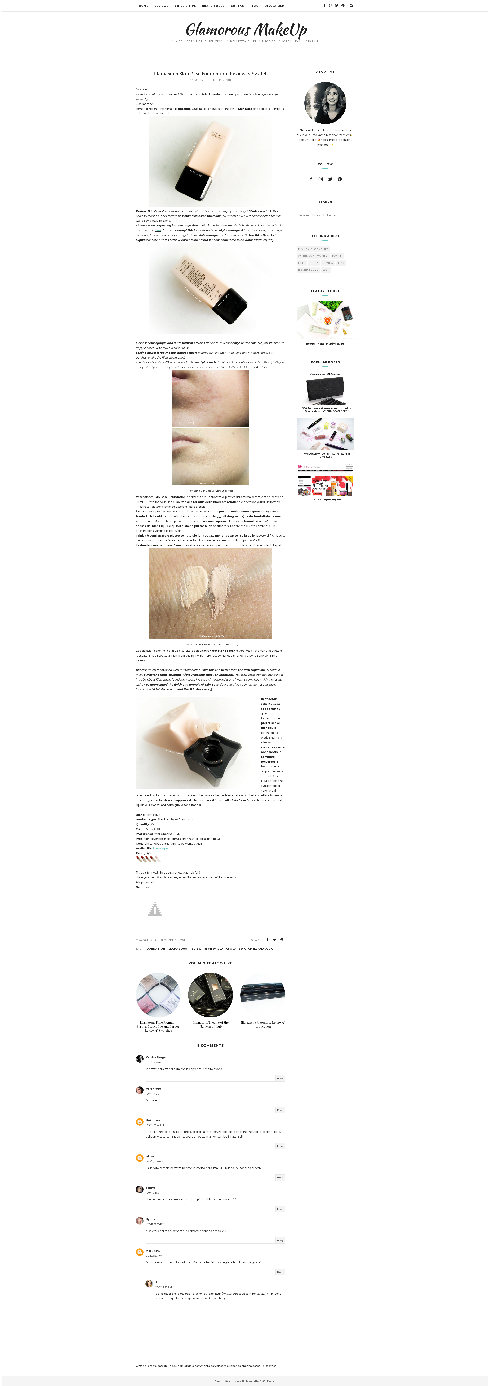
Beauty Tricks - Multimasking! (325, 343)
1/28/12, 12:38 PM (155, 1224)
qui (219, 516)
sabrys (150, 1188)
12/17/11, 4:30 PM (154, 1093)
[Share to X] (275, 940)
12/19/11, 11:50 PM (154, 1192)
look (326, 270)
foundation (155, 948)
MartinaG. (153, 1250)
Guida (314, 263)
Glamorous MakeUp (245, 29)
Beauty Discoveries (313, 249)
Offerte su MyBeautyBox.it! (327, 499)
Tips (341, 263)
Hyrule (150, 1219)
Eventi (337, 256)
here (158, 230)
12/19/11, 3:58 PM (154, 1161)
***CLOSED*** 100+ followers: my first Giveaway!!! (327, 455)
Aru (158, 1282)
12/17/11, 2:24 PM (154, 1062)
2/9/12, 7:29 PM (163, 1287)
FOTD (301, 263)
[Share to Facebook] (267, 940)
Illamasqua (160, 848)
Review (195, 948)
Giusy (150, 1156)
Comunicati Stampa (313, 256)
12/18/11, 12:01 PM (155, 1125)
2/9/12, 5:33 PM (154, 1255)
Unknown (153, 1120)
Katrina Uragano (157, 1057)
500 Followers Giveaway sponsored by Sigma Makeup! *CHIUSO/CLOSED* (327, 410)
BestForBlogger (267, 1381)
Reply (280, 1078)
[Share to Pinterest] (282, 940)
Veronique (153, 1088)
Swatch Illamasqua (256, 948)
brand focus (308, 270)
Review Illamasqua (220, 948)
